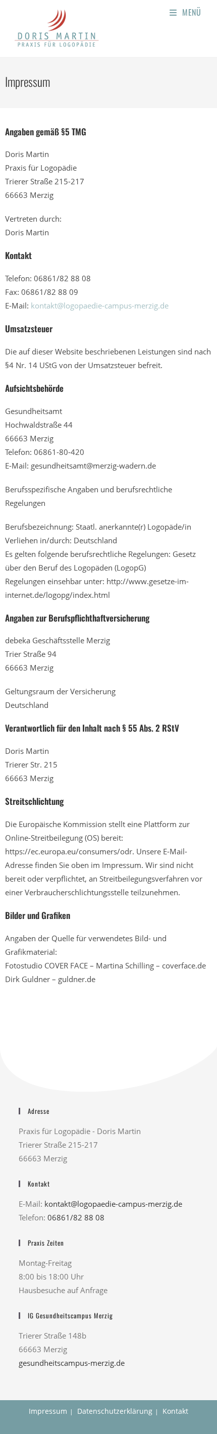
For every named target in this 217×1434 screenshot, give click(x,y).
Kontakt (175, 1411)
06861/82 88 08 (75, 1217)
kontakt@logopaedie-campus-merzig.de (100, 305)
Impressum (48, 1411)
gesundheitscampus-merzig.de (72, 1363)
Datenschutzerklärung (114, 1411)
